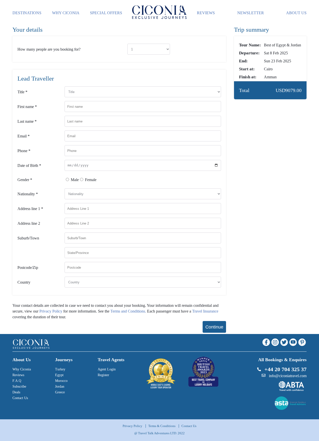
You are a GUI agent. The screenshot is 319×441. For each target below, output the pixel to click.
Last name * (27, 121)
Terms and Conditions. (128, 311)
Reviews (18, 375)
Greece (60, 392)
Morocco (61, 381)
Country (23, 282)
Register (103, 375)
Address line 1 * (30, 209)
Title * (22, 92)
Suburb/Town (28, 238)
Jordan (59, 386)
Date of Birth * (29, 165)
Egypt (59, 375)
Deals (16, 392)
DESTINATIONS (26, 13)
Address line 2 (28, 223)
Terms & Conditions (161, 426)
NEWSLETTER (250, 13)
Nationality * (27, 194)
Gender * (24, 180)
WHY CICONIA (66, 13)
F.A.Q (16, 381)
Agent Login (107, 369)
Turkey (60, 369)
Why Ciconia (21, 369)
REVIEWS (206, 13)
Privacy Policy (50, 311)
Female (90, 180)
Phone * (23, 151)
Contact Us (20, 398)
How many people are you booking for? (48, 49)
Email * (23, 136)
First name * (27, 107)
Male (75, 180)
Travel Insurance (205, 311)
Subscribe (19, 386)
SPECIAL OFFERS (106, 13)
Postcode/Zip (27, 267)
